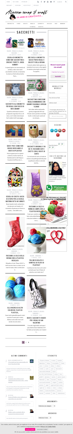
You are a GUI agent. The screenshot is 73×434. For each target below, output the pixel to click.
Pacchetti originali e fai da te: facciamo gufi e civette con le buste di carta (36, 150)
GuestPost (27, 5)
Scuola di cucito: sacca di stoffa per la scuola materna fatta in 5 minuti (15, 198)
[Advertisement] (61, 42)
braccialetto (55, 363)
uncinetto (10, 23)
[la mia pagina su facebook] (52, 132)
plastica (41, 385)
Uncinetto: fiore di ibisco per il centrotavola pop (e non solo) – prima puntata (18, 380)
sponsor (59, 390)
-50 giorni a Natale (44, 360)
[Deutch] (62, 145)
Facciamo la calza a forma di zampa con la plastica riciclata (36, 208)
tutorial (33, 26)
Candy (62, 363)
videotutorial (61, 393)
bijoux (48, 363)
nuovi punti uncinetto (44, 382)
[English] (59, 145)
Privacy (36, 5)
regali (47, 385)
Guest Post (17, 139)
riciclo (49, 23)
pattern (61, 382)
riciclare (49, 388)
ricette (41, 26)
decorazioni (59, 368)
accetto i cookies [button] (30, 429)
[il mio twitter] (56, 132)
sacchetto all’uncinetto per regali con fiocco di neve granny (15, 106)
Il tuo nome (52, 92)
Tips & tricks (14, 192)
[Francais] (53, 148)
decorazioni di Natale (44, 371)
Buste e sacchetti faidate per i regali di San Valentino (36, 320)
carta (40, 366)
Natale (59, 379)
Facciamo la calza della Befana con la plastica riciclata (15, 258)
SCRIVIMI (18, 5)
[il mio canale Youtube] (64, 132)
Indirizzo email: (53, 103)
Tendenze (36, 142)
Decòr (9, 51)
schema (60, 388)
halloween (42, 379)
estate (56, 374)
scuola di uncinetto (50, 390)
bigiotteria (42, 363)
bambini (62, 23)
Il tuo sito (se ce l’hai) (54, 97)
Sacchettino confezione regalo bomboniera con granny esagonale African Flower (36, 103)
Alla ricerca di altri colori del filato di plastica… (15, 310)
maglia (33, 23)
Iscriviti (58, 76)
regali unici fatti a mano (57, 385)
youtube (14, 53)
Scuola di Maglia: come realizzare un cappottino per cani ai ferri (17, 398)
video (18, 23)
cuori (52, 368)
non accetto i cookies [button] (42, 429)
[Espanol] (50, 148)
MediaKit (9, 5)
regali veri (41, 388)
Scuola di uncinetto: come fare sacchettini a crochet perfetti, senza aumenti (15, 61)
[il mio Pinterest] (58, 136)
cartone (46, 366)
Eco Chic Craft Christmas (45, 374)
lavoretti (41, 23)
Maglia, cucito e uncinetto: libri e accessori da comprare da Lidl (16, 413)
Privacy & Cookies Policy (48, 426)
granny (54, 377)
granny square (61, 377)
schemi (41, 390)
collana (52, 366)
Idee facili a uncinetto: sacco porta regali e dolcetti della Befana (36, 59)
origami (54, 382)
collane (58, 366)
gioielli (41, 377)
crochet (41, 368)
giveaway (47, 377)
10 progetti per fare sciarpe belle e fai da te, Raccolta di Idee (18, 363)
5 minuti (53, 360)
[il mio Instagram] (60, 132)
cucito (25, 23)
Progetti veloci (17, 51)
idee (56, 23)
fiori (61, 374)
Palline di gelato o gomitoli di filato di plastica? (36, 262)
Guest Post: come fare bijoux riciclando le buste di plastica (15, 148)
